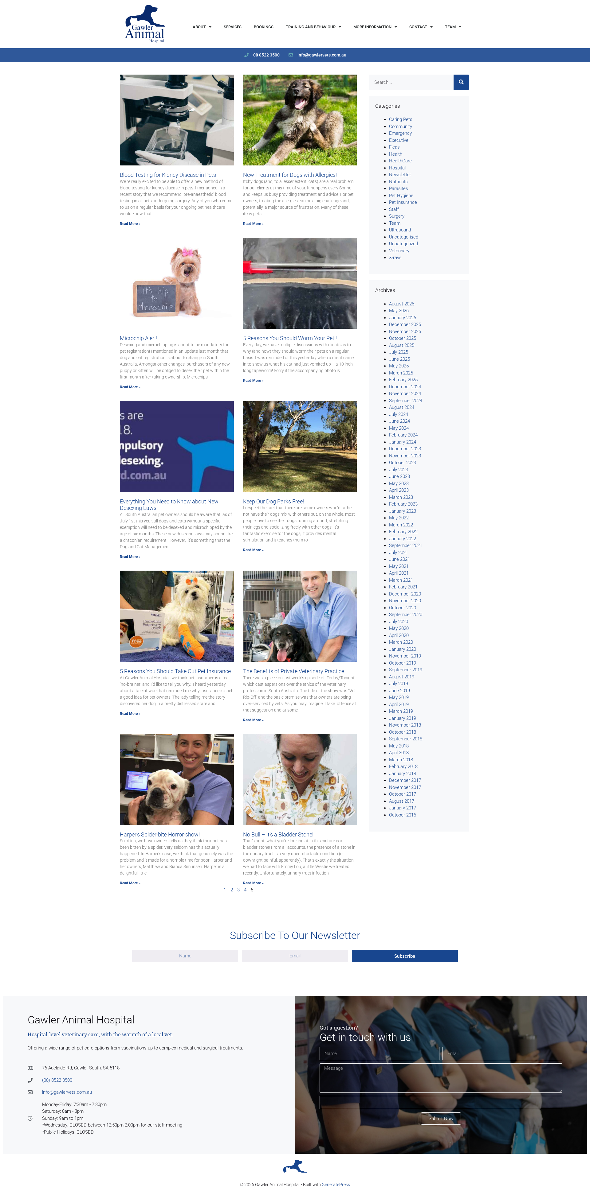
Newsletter (400, 174)
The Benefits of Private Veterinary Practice (293, 671)
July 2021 (398, 552)
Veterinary (399, 251)
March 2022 (401, 525)
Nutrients (398, 181)
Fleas (394, 147)
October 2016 (402, 815)
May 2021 (399, 566)
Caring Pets (400, 119)
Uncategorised (403, 237)
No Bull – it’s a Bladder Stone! (278, 834)
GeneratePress (336, 1184)
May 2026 (399, 310)
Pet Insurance (403, 202)
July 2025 (398, 352)
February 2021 (403, 587)
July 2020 (398, 621)
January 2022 (402, 538)
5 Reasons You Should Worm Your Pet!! (290, 338)
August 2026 (401, 304)
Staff (394, 209)
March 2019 (401, 711)
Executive (398, 140)
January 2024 (402, 442)
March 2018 (401, 759)
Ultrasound (400, 230)
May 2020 (399, 628)
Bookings (263, 27)
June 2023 (399, 476)
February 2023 (403, 504)
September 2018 (405, 739)
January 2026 (402, 317)
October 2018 (402, 732)
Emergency (400, 133)
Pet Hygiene (401, 195)
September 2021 (405, 545)
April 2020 (399, 635)
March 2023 (401, 497)
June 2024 (399, 421)
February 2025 (403, 379)
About (199, 27)
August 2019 (401, 677)
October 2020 (402, 608)
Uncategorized (403, 243)
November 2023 (405, 456)
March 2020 (401, 642)
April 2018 (399, 752)
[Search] (461, 82)
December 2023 (405, 449)
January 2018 (402, 773)
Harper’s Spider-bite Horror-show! (160, 834)
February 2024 (403, 435)
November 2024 (405, 393)
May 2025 (399, 366)
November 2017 (405, 787)
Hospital (397, 168)
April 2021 (399, 573)
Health (395, 154)
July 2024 (398, 414)
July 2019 (398, 683)
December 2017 (405, 780)
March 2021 (401, 580)
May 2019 (399, 697)
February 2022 (403, 531)
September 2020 (405, 614)
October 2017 (402, 794)
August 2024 (401, 407)
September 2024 (405, 400)
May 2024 (399, 428)
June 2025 (399, 359)
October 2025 (402, 338)
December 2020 (405, 594)
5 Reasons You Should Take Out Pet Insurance (175, 671)
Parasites (398, 188)
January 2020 (402, 649)
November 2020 (405, 600)
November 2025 (405, 331)
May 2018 (399, 746)
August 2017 (401, 801)
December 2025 (405, 324)
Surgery (396, 216)
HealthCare (400, 161)
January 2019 (402, 718)
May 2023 (399, 483)
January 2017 (402, 808)
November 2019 (405, 656)
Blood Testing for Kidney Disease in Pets (168, 175)
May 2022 (399, 518)
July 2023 (398, 469)
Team (450, 27)
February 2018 (403, 766)
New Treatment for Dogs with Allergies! (290, 175)
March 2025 (401, 373)
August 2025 (401, 345)
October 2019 (402, 663)
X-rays (395, 257)
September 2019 (405, 670)
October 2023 (402, 462)
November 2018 (405, 725)
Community (400, 126)
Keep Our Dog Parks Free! (273, 501)
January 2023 (402, 511)
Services (233, 27)
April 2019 (399, 704)
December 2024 (405, 387)
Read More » (130, 224)
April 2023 (399, 490)
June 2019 (399, 690)
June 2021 (399, 559)
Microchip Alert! (138, 338)
